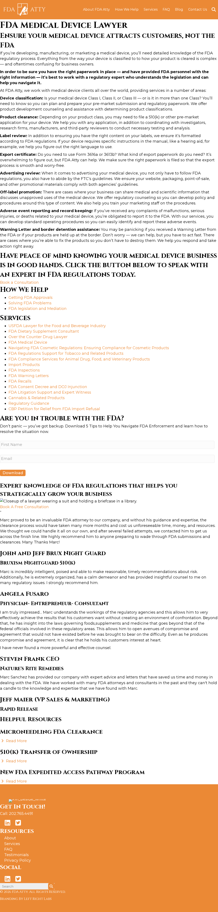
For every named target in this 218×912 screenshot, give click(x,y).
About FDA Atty (96, 9)
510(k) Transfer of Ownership (49, 752)
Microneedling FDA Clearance (51, 732)
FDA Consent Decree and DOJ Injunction (48, 386)
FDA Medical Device (28, 342)
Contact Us (197, 9)
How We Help (127, 9)
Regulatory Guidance (29, 403)
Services (151, 9)
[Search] (212, 9)
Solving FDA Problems (30, 303)
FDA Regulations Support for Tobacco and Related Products (66, 353)
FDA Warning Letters (29, 375)
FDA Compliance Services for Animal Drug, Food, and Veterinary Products (79, 359)
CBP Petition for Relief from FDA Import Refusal (54, 409)
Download (13, 473)
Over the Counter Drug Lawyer (38, 337)
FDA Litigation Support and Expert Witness (50, 392)
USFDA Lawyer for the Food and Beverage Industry (57, 325)
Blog (179, 9)
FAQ (166, 9)
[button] (19, 282)
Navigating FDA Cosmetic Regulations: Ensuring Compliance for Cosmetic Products (89, 348)
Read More (16, 741)
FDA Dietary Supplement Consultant (44, 331)
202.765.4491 (21, 813)
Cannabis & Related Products (37, 398)
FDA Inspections (24, 370)
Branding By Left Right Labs (26, 898)
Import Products (24, 364)
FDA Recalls (20, 381)
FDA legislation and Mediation (38, 308)
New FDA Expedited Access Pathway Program (72, 772)
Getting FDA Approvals (31, 297)
